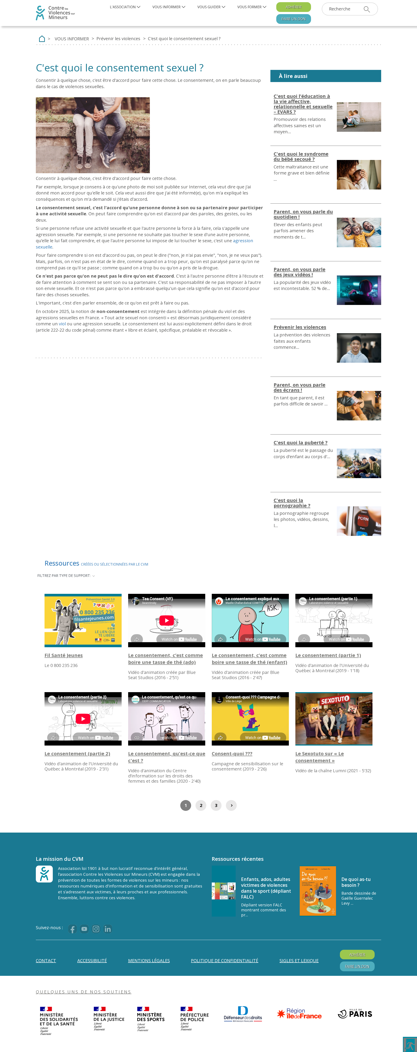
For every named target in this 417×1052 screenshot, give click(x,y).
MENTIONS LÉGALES (149, 960)
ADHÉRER (293, 7)
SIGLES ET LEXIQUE (299, 960)
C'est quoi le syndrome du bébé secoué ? (301, 156)
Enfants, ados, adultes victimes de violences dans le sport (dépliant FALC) (266, 888)
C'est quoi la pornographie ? (292, 503)
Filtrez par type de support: (64, 575)
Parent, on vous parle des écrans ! (299, 387)
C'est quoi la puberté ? (301, 442)
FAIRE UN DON (357, 966)
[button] (126, 7)
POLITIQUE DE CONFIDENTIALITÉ (224, 960)
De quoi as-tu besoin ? (356, 882)
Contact (46, 960)
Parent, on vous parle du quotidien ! (303, 214)
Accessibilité (92, 960)
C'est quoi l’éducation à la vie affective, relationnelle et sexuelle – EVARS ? (303, 104)
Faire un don (293, 18)
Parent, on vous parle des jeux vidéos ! (299, 272)
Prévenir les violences (300, 327)
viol (62, 324)
